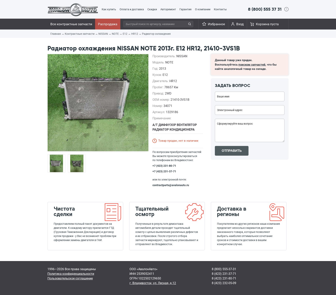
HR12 (134, 33)
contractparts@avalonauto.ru (170, 185)
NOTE (115, 33)
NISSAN (103, 33)
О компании (202, 9)
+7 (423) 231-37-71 (164, 171)
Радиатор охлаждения (156, 33)
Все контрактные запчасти (71, 24)
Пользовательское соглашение (70, 278)
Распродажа (107, 24)
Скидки (152, 9)
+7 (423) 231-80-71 (164, 165)
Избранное (216, 24)
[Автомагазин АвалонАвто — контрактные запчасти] (72, 9)
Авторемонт (168, 9)
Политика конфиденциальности (70, 274)
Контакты (220, 9)
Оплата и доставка (132, 9)
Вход (240, 24)
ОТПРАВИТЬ (232, 151)
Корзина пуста (267, 24)
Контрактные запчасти (79, 33)
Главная (55, 33)
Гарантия (185, 9)
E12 (125, 33)
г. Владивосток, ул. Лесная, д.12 (153, 283)
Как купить (109, 9)
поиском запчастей (251, 64)
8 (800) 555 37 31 (265, 9)
